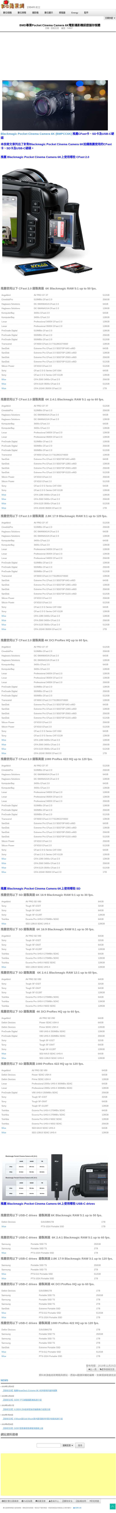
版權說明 (82, 1501)
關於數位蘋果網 (11, 1501)
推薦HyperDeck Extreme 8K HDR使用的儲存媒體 (35, 1390)
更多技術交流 (108, 1369)
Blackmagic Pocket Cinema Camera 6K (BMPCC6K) (37, 133)
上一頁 (93, 1369)
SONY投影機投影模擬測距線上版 (28, 1428)
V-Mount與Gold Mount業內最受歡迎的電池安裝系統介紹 (38, 1419)
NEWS (4, 1380)
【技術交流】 (8, 1390)
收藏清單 (41, 1501)
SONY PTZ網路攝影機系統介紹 (28, 1400)
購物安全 (68, 1501)
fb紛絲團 (28, 1501)
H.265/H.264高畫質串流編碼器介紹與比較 (32, 1409)
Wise (4, 379)
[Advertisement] (58, 55)
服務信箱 (78, 1508)
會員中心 (55, 1501)
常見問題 (95, 1501)
